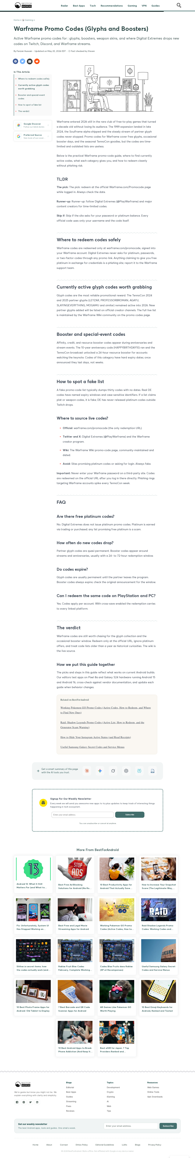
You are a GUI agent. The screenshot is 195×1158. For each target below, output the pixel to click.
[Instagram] (24, 1102)
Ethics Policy (82, 1145)
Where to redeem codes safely (33, 78)
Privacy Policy (154, 1145)
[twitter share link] (23, 61)
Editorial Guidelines (105, 1145)
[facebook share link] (16, 61)
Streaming (71, 1101)
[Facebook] (17, 1102)
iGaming (111, 1096)
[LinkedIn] (37, 1102)
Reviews (70, 1111)
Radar (64, 5)
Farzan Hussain (24, 51)
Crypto (110, 1092)
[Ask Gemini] (100, 770)
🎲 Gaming (27, 20)
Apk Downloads (155, 1096)
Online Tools (153, 1092)
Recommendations (112, 5)
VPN (144, 5)
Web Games (153, 1087)
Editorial (70, 1087)
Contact (64, 1145)
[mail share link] (30, 61)
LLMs (124, 1145)
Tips (109, 1111)
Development (113, 1087)
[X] (30, 1102)
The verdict (23, 111)
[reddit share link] (37, 61)
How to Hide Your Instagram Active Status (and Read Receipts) (95, 737)
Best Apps (79, 5)
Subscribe (129, 815)
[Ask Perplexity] (139, 770)
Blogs (137, 1145)
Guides (155, 5)
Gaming (132, 5)
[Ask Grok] (113, 770)
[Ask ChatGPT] (126, 770)
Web (109, 1106)
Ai (108, 1101)
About (49, 1145)
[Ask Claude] (87, 770)
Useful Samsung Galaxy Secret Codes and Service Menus (92, 747)
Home (17, 20)
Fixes (68, 1106)
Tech (93, 5)
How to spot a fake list (29, 104)
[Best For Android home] (22, 1084)
